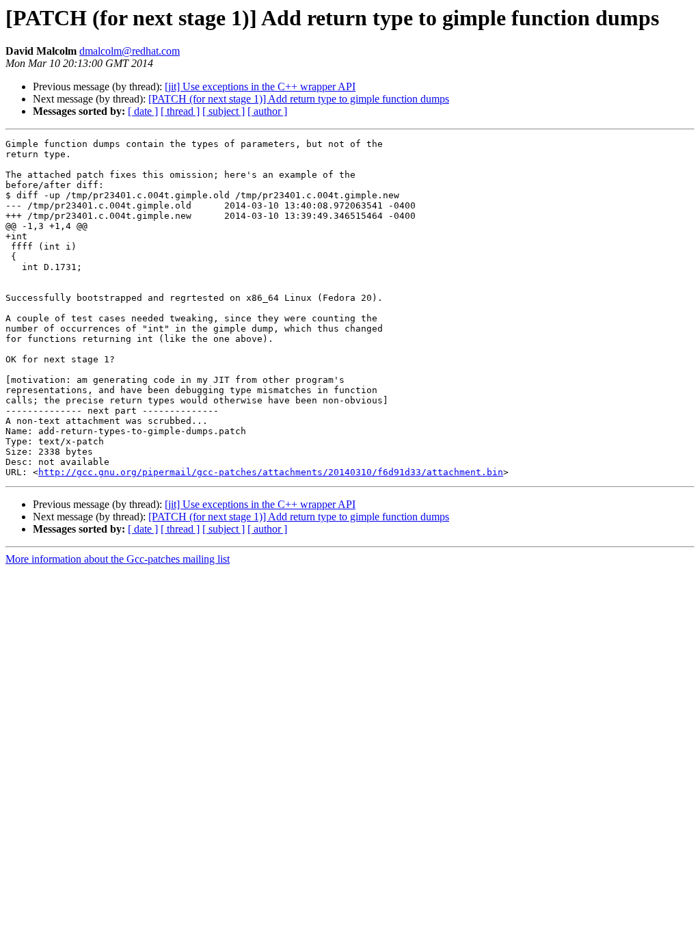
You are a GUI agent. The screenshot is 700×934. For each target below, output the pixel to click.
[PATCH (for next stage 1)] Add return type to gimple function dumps (298, 99)
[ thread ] (180, 111)
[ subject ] (223, 111)
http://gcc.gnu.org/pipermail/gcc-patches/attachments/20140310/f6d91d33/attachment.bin (270, 472)
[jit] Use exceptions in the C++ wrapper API (260, 86)
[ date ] (143, 111)
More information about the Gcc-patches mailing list (117, 559)
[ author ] (267, 111)
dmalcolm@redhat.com (129, 51)
